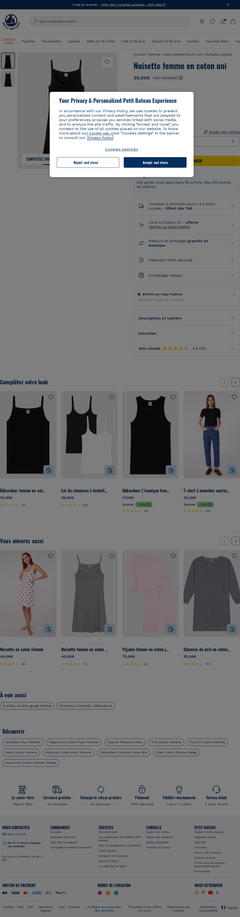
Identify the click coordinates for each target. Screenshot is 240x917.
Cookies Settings (121, 149)
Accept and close (155, 162)
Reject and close (86, 162)
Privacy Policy (100, 137)
